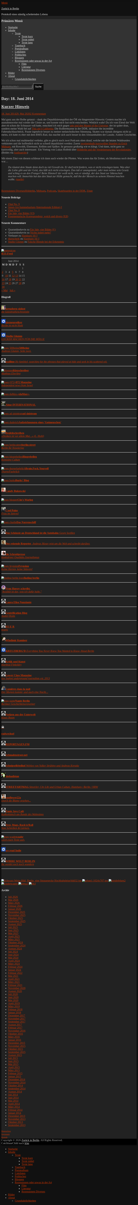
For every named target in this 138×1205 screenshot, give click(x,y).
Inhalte (11, 30)
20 (16, 279)
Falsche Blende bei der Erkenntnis (46, 241)
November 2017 (16, 1018)
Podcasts (51, 190)
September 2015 (16, 1052)
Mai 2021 (13, 976)
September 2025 (16, 921)
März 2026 (14, 902)
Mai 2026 (13, 899)
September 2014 (16, 1088)
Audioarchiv (20, 152)
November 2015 (16, 1046)
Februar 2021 (15, 985)
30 (3, 286)
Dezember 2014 (16, 1079)
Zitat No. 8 (14, 210)
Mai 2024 (13, 957)
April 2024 (14, 960)
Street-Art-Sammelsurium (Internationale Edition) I (35, 207)
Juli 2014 (13, 1094)
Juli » (12, 290)
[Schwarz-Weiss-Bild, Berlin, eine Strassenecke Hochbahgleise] (41, 880)
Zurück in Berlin (10, 8)
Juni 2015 (13, 1061)
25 (10, 283)
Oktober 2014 (15, 1085)
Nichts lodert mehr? (40, 232)
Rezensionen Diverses (33, 69)
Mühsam (41, 190)
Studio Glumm (16, 241)
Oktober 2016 (15, 1033)
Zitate (90, 190)
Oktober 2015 (15, 1049)
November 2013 (16, 1119)
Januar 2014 (14, 1112)
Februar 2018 (15, 1009)
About (11, 76)
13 (16, 275)
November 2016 (16, 1030)
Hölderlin (30, 190)
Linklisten (20, 51)
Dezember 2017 (16, 1015)
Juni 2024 (13, 954)
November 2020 (16, 988)
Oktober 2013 (15, 1122)
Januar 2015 (14, 1076)
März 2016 (14, 1036)
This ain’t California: (43, 128)
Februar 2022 (15, 972)
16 (3, 279)
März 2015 (14, 1070)
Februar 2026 (15, 906)
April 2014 (14, 1103)
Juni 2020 (13, 997)
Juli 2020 (13, 994)
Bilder (11, 73)
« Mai (4, 290)
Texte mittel (28, 39)
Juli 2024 (13, 951)
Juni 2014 (13, 1097)
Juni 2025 (13, 930)
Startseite (13, 27)
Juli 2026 (13, 896)
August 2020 (15, 991)
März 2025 (14, 939)
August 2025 (15, 924)
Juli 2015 (13, 1058)
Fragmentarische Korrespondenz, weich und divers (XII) (38, 216)
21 (20, 279)
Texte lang (27, 42)
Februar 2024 (15, 966)
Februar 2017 (15, 1027)
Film (24, 63)
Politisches (20, 54)
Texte (18, 33)
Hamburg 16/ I (29, 235)
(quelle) (20, 179)
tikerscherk (14, 238)
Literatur (26, 66)
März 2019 (14, 1006)
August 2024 (15, 948)
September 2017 (16, 1021)
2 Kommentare (38, 113)
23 (3, 283)
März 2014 (14, 1106)
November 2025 (16, 915)
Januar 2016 (14, 1039)
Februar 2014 (15, 1109)
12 (13, 275)
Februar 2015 (15, 1073)
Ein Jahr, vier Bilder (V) (43, 229)
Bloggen (19, 57)
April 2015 (14, 1067)
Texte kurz (27, 36)
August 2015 (15, 1055)
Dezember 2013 (16, 1116)
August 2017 (15, 1024)
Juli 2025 (13, 927)
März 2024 (14, 963)
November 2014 (16, 1082)
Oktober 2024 (15, 942)
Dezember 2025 (16, 912)
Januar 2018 (14, 1012)
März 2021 (14, 982)
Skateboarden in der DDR (71, 190)
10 (6, 275)
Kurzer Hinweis (15, 106)
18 (10, 279)
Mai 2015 (13, 1064)
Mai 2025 (13, 933)
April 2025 (14, 936)
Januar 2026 (14, 909)
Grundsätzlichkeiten (25, 79)
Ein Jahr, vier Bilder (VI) (21, 213)
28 (20, 283)
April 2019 (14, 1003)
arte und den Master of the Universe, (89, 125)
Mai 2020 (13, 1000)
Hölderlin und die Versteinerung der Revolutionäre (104, 149)
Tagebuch (20, 45)
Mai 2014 (13, 1100)
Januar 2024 (14, 969)
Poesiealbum (21, 48)
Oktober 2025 (15, 918)
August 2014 (15, 1091)
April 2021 (14, 979)
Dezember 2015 (16, 1042)
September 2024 (16, 945)
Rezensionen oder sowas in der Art (33, 60)
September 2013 (16, 1125)
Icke (27, 1143)
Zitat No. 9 (14, 204)
